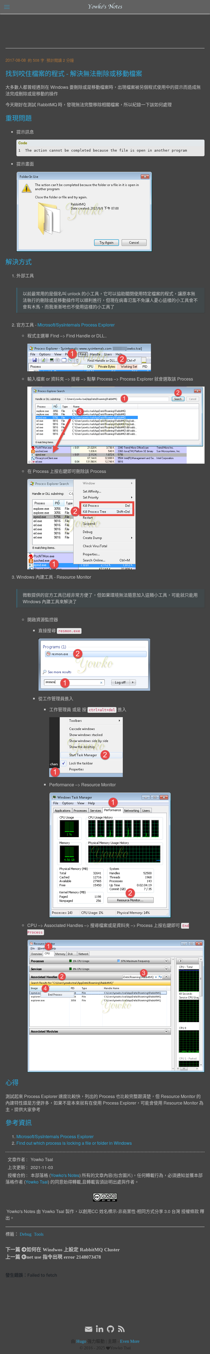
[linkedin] (99, 1329)
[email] (88, 1328)
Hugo (81, 1341)
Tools (38, 1234)
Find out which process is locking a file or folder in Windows (74, 1143)
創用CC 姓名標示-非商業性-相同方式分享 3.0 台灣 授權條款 (141, 1211)
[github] (110, 1329)
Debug (25, 1234)
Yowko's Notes (105, 7)
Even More (129, 1341)
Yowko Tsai (36, 1182)
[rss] (121, 1329)
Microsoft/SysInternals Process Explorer (76, 325)
